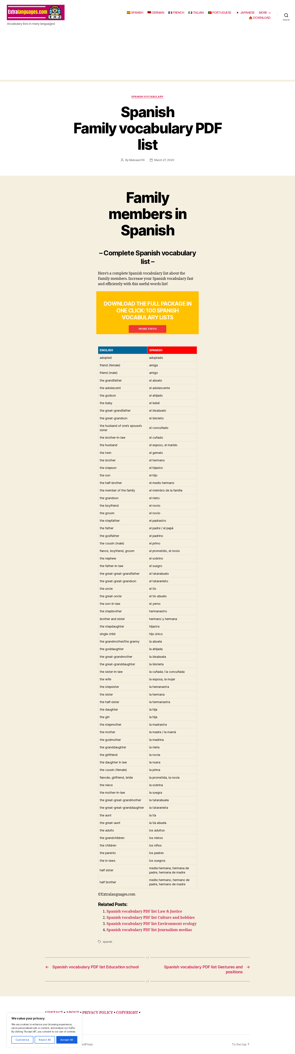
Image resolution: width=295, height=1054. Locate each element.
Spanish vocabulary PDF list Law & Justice (144, 911)
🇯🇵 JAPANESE (245, 12)
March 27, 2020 (164, 160)
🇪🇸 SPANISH (135, 12)
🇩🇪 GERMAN (155, 12)
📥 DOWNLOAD (260, 17)
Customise (22, 1039)
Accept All (66, 1039)
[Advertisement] (147, 56)
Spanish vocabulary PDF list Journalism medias (149, 930)
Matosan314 (137, 160)
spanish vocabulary (147, 96)
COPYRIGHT (127, 1012)
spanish (107, 941)
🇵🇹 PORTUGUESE (219, 12)
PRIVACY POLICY (97, 1012)
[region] (44, 1030)
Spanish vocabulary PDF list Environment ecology (151, 924)
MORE (263, 12)
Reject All (45, 1039)
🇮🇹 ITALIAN (196, 12)
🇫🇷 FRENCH (176, 12)
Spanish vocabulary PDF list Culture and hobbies (151, 917)
